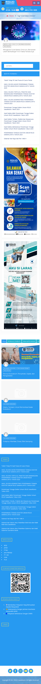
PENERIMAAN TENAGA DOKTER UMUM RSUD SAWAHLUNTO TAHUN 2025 (19, 134)
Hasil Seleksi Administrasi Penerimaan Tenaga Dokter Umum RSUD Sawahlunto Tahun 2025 (19, 128)
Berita (5, 44)
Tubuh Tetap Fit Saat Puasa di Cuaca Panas (18, 80)
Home (11, 16)
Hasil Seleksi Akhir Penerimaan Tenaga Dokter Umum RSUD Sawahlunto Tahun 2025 (19, 114)
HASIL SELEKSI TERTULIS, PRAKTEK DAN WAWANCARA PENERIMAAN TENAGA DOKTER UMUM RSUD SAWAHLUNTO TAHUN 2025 (19, 94)
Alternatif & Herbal (29, 341)
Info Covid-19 (13, 44)
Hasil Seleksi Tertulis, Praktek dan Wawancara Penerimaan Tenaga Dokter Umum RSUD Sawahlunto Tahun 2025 (18, 121)
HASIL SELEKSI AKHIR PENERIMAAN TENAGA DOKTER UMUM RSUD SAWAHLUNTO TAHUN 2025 (19, 86)
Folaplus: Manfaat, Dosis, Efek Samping (17, 441)
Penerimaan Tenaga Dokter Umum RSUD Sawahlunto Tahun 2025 (17, 108)
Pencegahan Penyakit (23, 368)
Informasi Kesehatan (24, 44)
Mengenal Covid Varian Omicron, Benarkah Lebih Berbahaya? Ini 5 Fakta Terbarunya (19, 51)
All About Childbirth (14, 341)
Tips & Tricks (7, 46)
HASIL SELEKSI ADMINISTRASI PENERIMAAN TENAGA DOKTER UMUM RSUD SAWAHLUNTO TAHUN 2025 (19, 101)
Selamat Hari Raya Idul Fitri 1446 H (15, 139)
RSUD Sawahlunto (20, 680)
